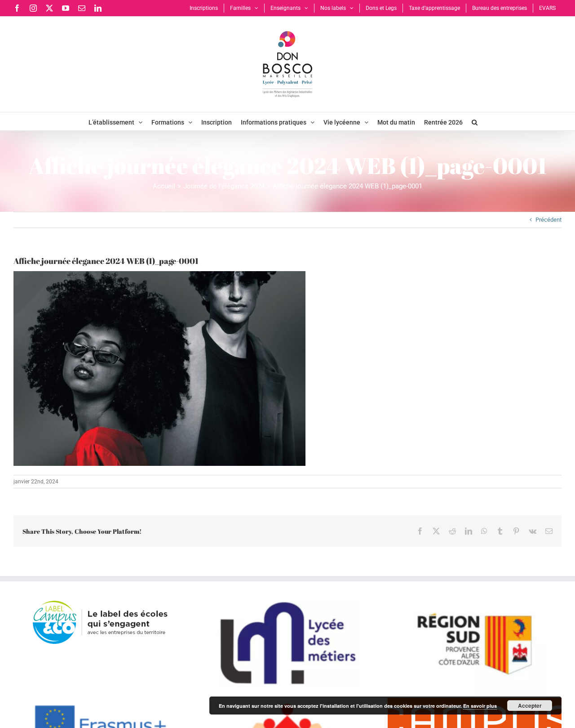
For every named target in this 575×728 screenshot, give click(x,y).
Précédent (548, 219)
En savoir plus (480, 705)
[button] (475, 121)
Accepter (530, 705)
